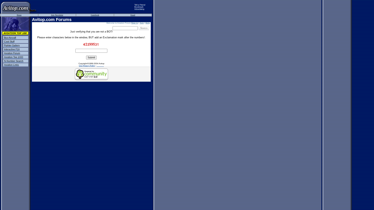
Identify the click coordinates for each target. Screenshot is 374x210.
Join (142, 23)
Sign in (134, 23)
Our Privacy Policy (87, 66)
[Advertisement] (85, 7)
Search (143, 28)
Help (148, 23)
